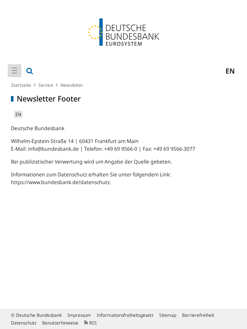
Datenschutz (23, 323)
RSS (92, 323)
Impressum (79, 315)
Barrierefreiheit (198, 315)
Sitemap (167, 315)
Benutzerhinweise (60, 323)
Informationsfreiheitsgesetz (125, 315)
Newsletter (71, 85)
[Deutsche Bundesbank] (123, 31)
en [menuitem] (230, 71)
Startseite (21, 85)
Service (45, 85)
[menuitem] (14, 70)
